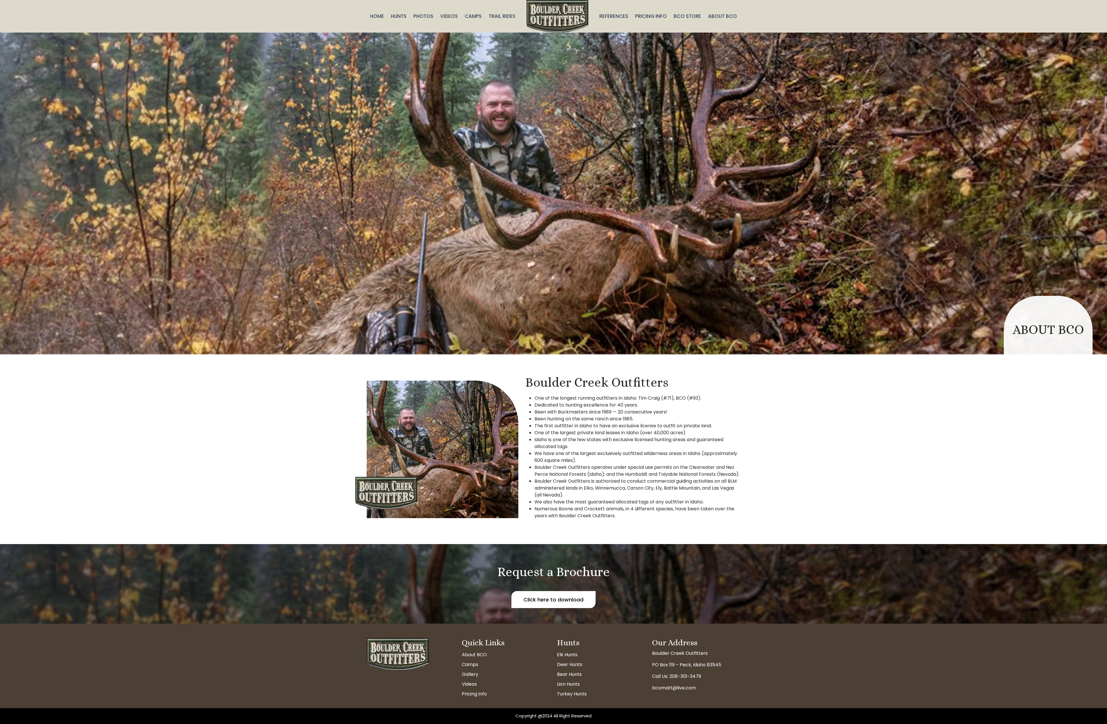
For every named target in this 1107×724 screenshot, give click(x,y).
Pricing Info (651, 16)
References (613, 16)
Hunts (398, 16)
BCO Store (687, 16)
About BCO (722, 16)
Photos (423, 16)
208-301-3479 (685, 676)
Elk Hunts (567, 654)
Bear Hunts (569, 674)
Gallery (470, 674)
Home (377, 16)
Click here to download (553, 599)
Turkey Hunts (572, 694)
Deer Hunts (569, 664)
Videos (449, 16)
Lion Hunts (568, 684)
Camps (473, 16)
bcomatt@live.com (674, 687)
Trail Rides (502, 16)
